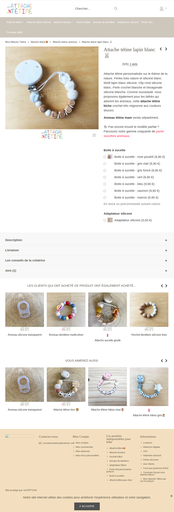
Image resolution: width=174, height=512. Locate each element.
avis (133, 64)
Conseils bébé (14, 32)
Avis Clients (148, 464)
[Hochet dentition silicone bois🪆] (149, 311)
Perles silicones (151, 459)
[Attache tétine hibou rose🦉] (107, 386)
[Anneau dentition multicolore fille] (66, 311)
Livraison (147, 442)
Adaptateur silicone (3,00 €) (133, 220)
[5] (120, 64)
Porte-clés (147, 22)
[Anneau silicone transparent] (24, 311)
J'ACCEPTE (87, 506)
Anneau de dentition (104, 22)
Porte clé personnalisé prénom (118, 470)
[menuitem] (120, 448)
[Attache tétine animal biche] (160, 49)
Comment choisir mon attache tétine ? (152, 473)
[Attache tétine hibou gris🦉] (149, 386)
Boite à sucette (116, 476)
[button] (162, 286)
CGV (145, 451)
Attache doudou (62, 22)
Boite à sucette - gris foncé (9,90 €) (138, 170)
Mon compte (82, 442)
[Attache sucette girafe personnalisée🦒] (107, 311)
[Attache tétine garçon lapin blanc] (94, 135)
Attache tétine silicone (39, 22)
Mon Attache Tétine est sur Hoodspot (153, 480)
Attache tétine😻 (117, 448)
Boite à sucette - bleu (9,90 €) (134, 184)
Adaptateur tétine (117, 465)
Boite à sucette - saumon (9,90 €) (137, 190)
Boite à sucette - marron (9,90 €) (136, 197)
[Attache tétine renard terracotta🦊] (166, 49)
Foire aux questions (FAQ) (155, 468)
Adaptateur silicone (127, 22)
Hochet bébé (83, 22)
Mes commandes (84, 447)
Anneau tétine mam (118, 117)
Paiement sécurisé (152, 455)
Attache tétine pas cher (120, 480)
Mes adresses (83, 451)
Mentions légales (151, 447)
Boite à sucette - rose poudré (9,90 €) (139, 157)
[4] (116, 64)
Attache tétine (14, 22)
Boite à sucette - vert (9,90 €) (134, 177)
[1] (105, 64)
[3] (112, 64)
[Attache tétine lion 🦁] (66, 386)
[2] (108, 64)
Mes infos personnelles (87, 455)
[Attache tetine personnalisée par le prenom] (19, 8)
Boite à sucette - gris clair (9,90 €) (137, 163)
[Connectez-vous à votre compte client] (163, 9)
